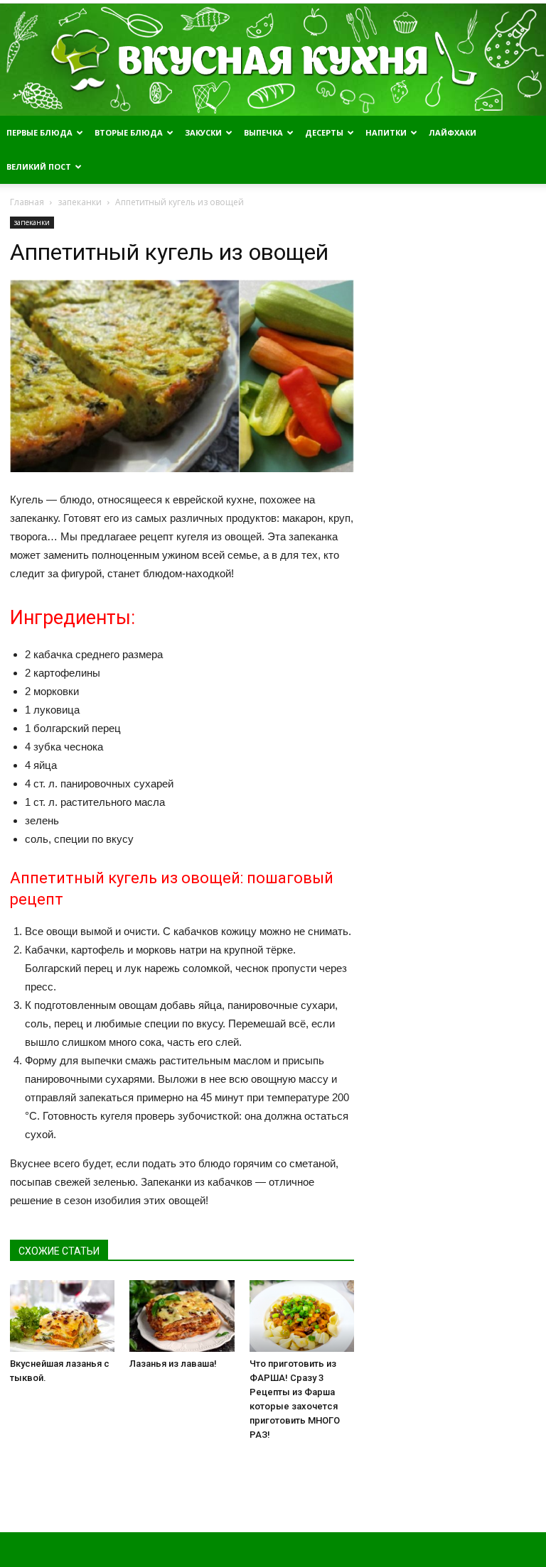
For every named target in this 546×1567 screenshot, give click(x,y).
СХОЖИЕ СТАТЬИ (59, 1251)
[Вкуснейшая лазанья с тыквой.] (62, 1316)
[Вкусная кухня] (273, 60)
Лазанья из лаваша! (173, 1363)
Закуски (203, 132)
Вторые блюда (129, 132)
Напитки (386, 132)
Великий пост (38, 166)
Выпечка (263, 132)
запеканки (32, 222)
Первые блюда (39, 132)
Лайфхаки (452, 132)
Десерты (324, 132)
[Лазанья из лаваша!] (181, 1316)
